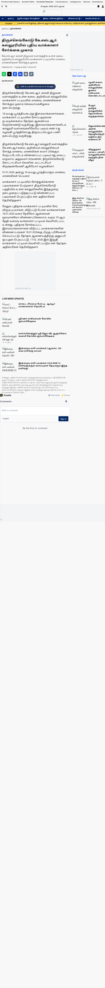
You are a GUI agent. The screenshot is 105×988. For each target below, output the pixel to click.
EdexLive (86, 2)
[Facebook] (15, 74)
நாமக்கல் (7, 35)
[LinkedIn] (20, 74)
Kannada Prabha (28, 2)
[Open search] (6, 6)
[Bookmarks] (98, 6)
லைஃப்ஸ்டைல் (92, 19)
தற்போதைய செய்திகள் (28, 19)
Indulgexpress (75, 2)
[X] (9, 74)
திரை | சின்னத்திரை (53, 19)
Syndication (7, 81)
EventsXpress (97, 2)
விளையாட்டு (74, 19)
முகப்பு (11, 19)
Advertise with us (23, 288)
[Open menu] (2, 6)
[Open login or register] (103, 6)
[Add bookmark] (67, 35)
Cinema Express (61, 2)
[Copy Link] (31, 74)
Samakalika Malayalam (44, 2)
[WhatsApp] (4, 74)
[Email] (26, 74)
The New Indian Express (10, 2)
